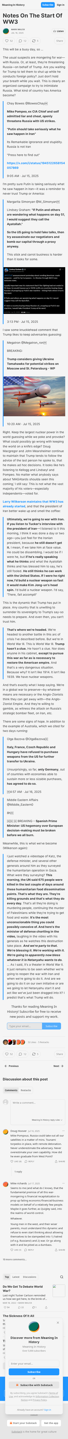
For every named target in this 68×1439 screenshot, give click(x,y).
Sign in (61, 4)
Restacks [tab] (26, 1090)
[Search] (61, 1276)
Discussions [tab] (29, 1276)
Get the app (51, 1423)
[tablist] (18, 1090)
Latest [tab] (16, 1276)
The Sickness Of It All (18, 1316)
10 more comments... (15, 1259)
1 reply (18, 1171)
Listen (60, 31)
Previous (13, 1066)
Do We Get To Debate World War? (23, 1289)
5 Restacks (43, 1042)
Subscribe (47, 4)
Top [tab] (7, 1276)
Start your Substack (25, 1423)
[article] (34, 1297)
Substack (17, 1431)
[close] (58, 1322)
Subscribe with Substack (36, 1385)
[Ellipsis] (63, 1131)
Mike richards (18, 1183)
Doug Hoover (18, 1131)
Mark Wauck (18, 29)
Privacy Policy (40, 1399)
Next (56, 1066)
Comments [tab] (11, 1090)
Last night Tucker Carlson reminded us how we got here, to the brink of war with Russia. (24, 1297)
